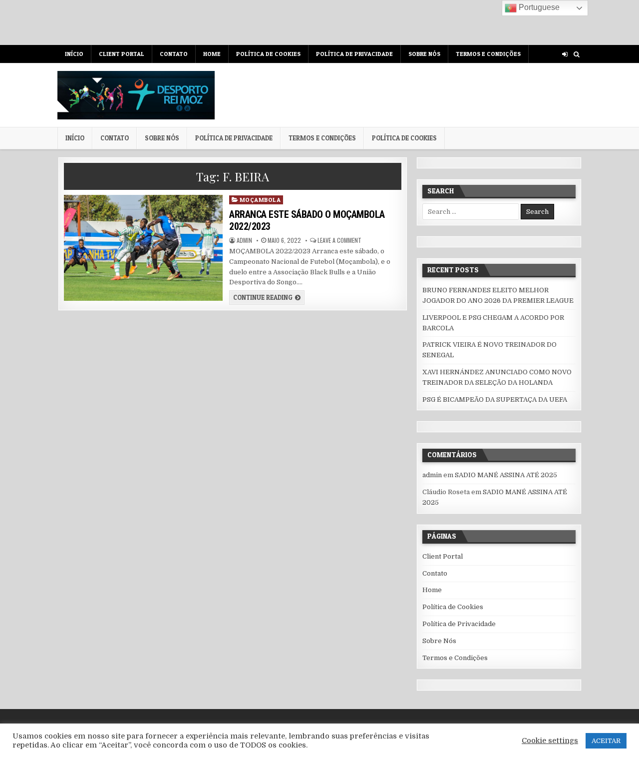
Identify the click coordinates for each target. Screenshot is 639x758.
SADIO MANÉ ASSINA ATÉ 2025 (506, 475)
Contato (174, 53)
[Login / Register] (565, 54)
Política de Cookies (268, 53)
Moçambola (260, 199)
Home (212, 53)
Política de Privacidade (354, 53)
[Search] (576, 54)
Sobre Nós (424, 53)
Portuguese (538, 7)
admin (244, 240)
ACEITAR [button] (606, 741)
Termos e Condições (488, 53)
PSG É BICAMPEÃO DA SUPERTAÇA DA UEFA (494, 399)
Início (74, 53)
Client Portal (121, 53)
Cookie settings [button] (550, 741)
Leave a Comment (339, 240)
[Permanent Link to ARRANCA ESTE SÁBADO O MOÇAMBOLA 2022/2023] (143, 247)
